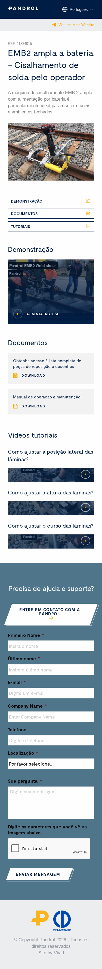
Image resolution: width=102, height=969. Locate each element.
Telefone (17, 729)
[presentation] (49, 848)
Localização (23, 753)
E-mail (17, 682)
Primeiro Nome (26, 635)
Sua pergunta (25, 781)
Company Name (27, 705)
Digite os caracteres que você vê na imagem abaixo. (47, 829)
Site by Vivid (51, 952)
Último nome (24, 658)
